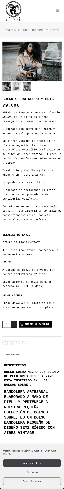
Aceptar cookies (32, 463)
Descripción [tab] (12, 354)
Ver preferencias (32, 481)
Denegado (32, 472)
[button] (55, 48)
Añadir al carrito (37, 324)
